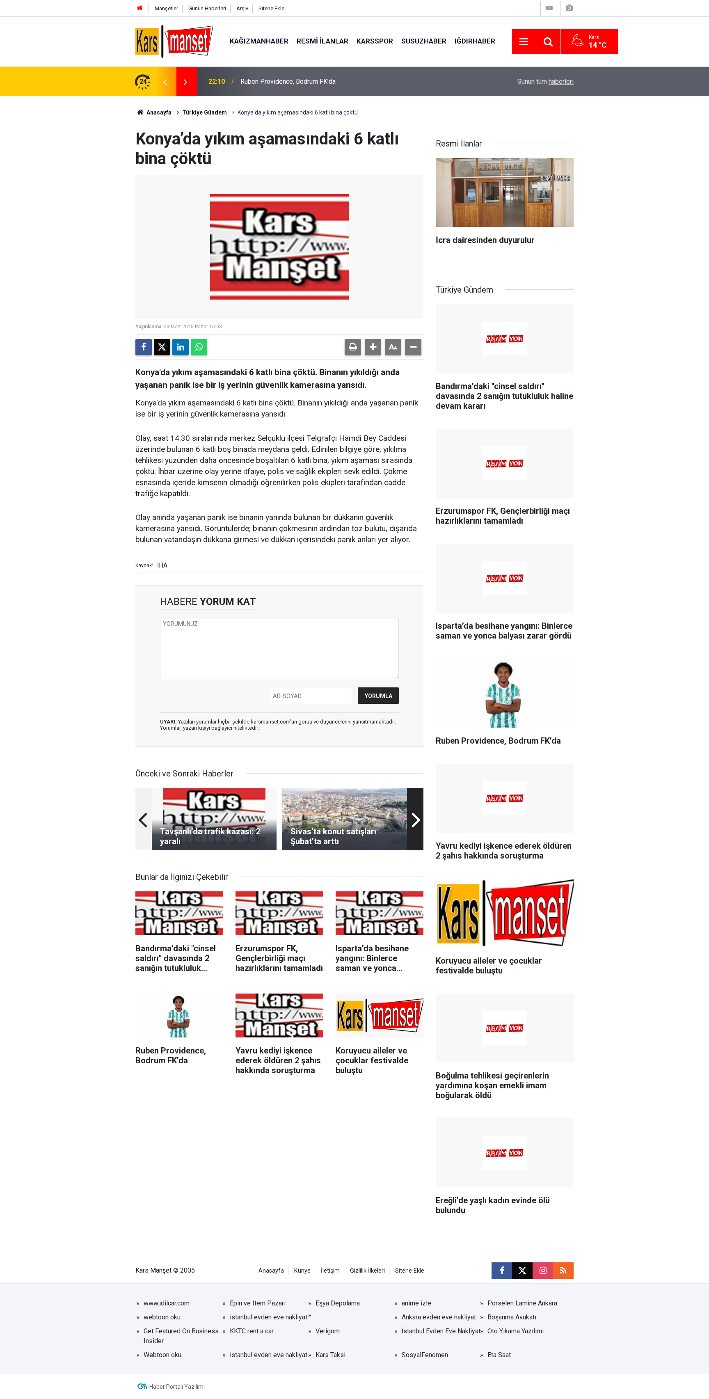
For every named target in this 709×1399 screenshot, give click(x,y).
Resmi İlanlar (322, 41)
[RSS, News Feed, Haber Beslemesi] (563, 1270)
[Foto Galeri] (569, 8)
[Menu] (524, 42)
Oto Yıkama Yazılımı (515, 1331)
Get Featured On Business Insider (181, 1336)
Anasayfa (158, 112)
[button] (373, 347)
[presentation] (165, 82)
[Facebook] (143, 347)
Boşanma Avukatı (511, 1317)
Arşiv (242, 8)
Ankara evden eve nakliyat (439, 1317)
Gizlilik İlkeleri (367, 1270)
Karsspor (375, 41)
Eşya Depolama (338, 1303)
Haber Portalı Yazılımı (177, 1386)
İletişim (330, 1270)
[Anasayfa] (139, 8)
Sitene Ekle (271, 8)
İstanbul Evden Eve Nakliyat (441, 1331)
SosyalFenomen (425, 1355)
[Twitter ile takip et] (522, 1270)
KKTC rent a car (252, 1331)
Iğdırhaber (475, 41)
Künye (302, 1270)
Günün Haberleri (207, 8)
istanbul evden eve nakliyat (268, 1317)
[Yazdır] (353, 347)
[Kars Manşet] (174, 41)
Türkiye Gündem (204, 112)
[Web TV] (549, 8)
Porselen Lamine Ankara (522, 1303)
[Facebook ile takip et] (502, 1270)
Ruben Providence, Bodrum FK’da (288, 81)
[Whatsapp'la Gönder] (199, 347)
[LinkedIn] (180, 347)
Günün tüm (545, 81)
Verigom (328, 1331)
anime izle (416, 1303)
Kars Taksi (330, 1355)
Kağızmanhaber (259, 41)
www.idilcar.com (167, 1303)
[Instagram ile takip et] (543, 1270)
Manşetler (166, 8)
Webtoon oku (162, 1355)
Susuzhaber (423, 41)
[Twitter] (162, 347)
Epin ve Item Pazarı (258, 1303)
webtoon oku (162, 1317)
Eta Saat (499, 1355)
